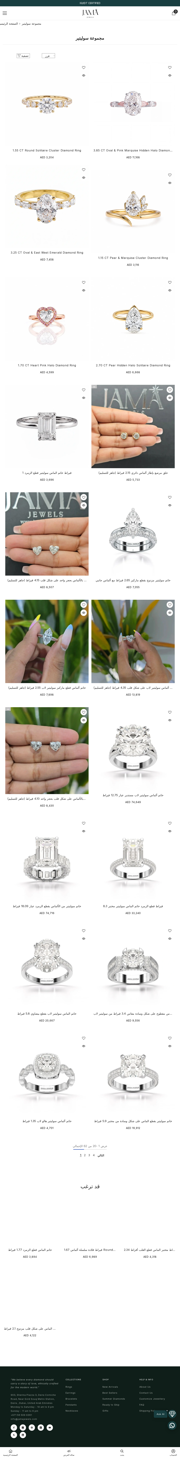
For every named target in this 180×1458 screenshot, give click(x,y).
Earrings (71, 1393)
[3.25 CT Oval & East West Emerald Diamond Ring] (47, 206)
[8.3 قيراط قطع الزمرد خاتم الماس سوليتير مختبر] (133, 860)
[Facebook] (14, 1427)
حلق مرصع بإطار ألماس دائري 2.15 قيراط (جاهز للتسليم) (133, 473)
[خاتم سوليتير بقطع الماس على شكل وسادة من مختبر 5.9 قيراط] (133, 1074)
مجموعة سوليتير (31, 23)
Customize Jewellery (152, 1398)
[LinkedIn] (23, 1435)
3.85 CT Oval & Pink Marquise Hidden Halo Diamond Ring (133, 150)
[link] (122, 1452)
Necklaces (72, 1410)
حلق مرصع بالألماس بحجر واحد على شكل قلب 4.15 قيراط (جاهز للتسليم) (46, 580)
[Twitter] (14, 1435)
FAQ (141, 1404)
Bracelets (71, 1398)
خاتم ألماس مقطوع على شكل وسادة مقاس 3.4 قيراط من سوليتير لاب (133, 1013)
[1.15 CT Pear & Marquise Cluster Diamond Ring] (133, 211)
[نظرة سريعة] (84, 75)
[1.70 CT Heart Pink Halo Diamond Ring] (47, 319)
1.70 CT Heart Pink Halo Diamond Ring (47, 365)
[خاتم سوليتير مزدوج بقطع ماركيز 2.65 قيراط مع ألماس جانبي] (133, 534)
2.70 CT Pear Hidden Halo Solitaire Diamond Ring (133, 365)
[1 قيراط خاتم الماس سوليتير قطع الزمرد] (47, 426)
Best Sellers (109, 1393)
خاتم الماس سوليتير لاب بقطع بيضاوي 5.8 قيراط (46, 1013)
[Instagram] (23, 1427)
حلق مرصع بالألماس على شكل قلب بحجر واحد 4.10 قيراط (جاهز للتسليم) (46, 798)
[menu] (5, 13)
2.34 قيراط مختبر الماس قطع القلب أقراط (150, 1250)
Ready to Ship (111, 1404)
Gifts (105, 1410)
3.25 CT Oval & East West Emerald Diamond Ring (47, 252)
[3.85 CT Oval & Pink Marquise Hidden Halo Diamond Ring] (133, 104)
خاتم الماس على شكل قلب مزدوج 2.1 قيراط (30, 1328)
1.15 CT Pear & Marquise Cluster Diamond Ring (133, 258)
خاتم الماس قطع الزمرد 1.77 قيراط (30, 1250)
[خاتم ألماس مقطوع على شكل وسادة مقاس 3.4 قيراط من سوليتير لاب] (133, 967)
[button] (165, 1414)
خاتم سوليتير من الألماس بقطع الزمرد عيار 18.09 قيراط (47, 906)
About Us (145, 1387)
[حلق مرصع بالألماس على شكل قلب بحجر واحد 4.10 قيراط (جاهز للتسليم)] (47, 750)
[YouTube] (50, 1427)
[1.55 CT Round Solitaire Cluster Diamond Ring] (47, 104)
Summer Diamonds (113, 1398)
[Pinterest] (32, 1427)
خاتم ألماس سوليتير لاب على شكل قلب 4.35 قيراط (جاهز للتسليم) (133, 687)
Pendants (71, 1404)
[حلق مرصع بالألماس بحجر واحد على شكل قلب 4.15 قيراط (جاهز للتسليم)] (47, 534)
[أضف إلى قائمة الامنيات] (84, 67)
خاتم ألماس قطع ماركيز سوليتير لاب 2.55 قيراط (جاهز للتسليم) (47, 687)
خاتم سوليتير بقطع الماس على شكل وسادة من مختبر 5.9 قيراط (133, 1121)
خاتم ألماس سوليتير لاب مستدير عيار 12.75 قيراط (133, 795)
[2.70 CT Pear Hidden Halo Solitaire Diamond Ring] (133, 319)
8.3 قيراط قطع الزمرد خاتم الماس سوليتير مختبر (133, 906)
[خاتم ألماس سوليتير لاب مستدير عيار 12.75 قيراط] (133, 749)
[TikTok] (41, 1427)
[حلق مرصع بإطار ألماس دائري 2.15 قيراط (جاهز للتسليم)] (133, 426)
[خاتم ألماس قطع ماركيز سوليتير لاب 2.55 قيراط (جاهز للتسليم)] (47, 641)
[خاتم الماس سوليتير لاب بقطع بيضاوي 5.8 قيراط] (47, 967)
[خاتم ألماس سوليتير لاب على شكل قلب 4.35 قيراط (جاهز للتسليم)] (133, 641)
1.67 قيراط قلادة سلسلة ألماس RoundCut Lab (90, 1250)
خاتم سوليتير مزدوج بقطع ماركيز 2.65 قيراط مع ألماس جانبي (133, 580)
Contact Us (146, 1393)
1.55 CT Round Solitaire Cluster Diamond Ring (47, 150)
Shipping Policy (148, 1410)
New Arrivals (110, 1387)
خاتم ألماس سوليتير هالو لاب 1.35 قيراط (47, 1121)
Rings (69, 1387)
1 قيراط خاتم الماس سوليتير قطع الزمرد (47, 473)
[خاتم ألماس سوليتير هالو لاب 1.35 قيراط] (47, 1074)
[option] (90, 3)
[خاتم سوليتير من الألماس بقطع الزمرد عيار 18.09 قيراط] (47, 860)
